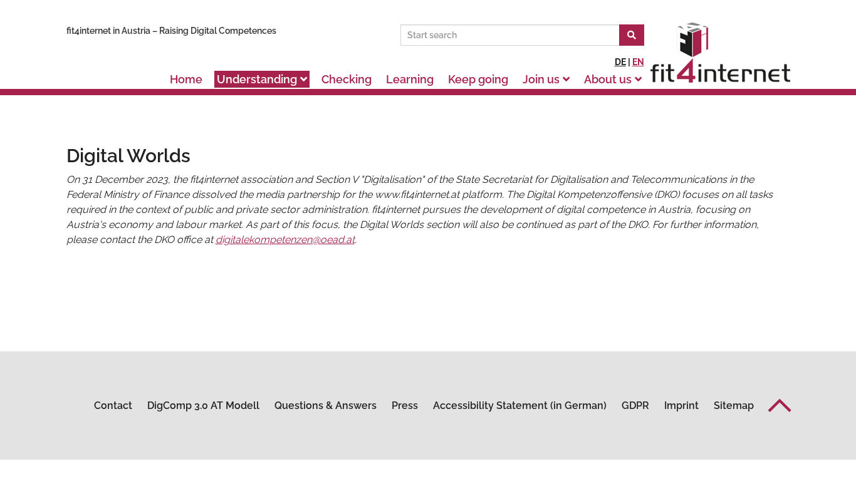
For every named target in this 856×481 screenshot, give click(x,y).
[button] (779, 405)
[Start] (631, 35)
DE (620, 62)
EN (638, 62)
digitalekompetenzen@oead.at (285, 240)
